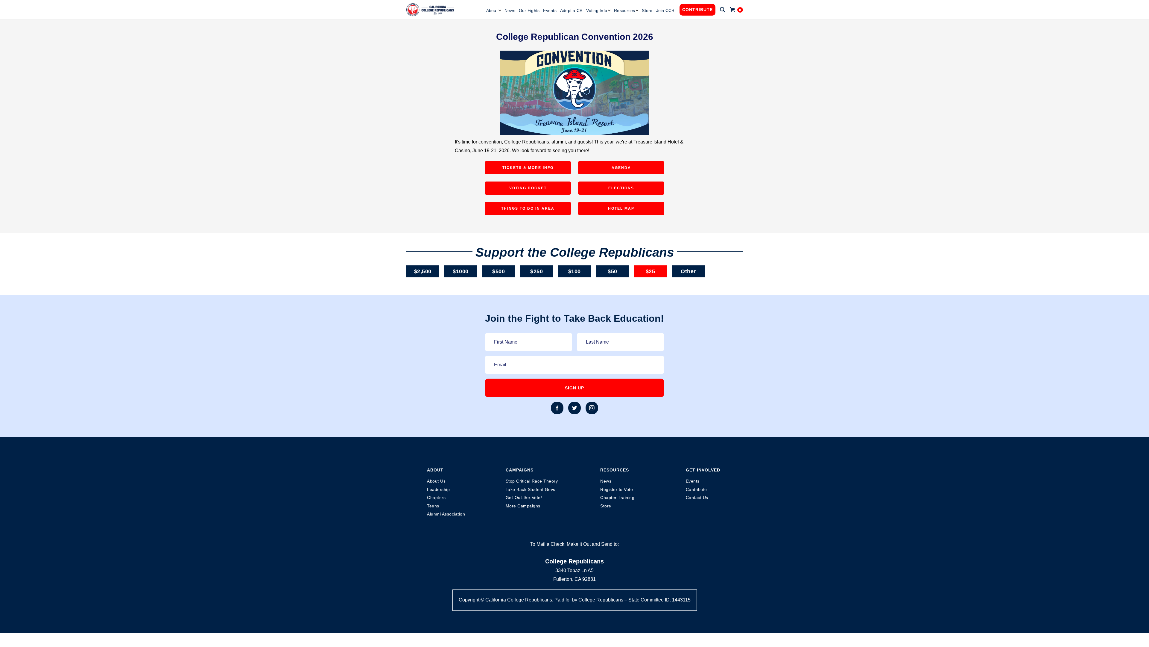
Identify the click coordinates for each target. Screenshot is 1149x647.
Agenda (621, 168)
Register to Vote (616, 489)
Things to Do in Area (527, 208)
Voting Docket (528, 188)
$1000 (461, 271)
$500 (498, 271)
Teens (433, 506)
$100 (574, 271)
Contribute (697, 9)
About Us (436, 481)
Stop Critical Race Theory (532, 481)
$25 (650, 271)
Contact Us (697, 497)
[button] (493, 10)
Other (688, 271)
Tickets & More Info (528, 168)
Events (550, 10)
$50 (612, 271)
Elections (621, 188)
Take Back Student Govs (530, 489)
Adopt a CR (571, 10)
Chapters (436, 497)
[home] (430, 9)
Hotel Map (621, 208)
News (509, 10)
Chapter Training (617, 497)
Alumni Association (446, 514)
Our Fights (529, 10)
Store (647, 10)
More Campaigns (523, 506)
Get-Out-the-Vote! (524, 497)
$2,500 (422, 271)
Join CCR (665, 10)
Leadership (438, 489)
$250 (536, 271)
